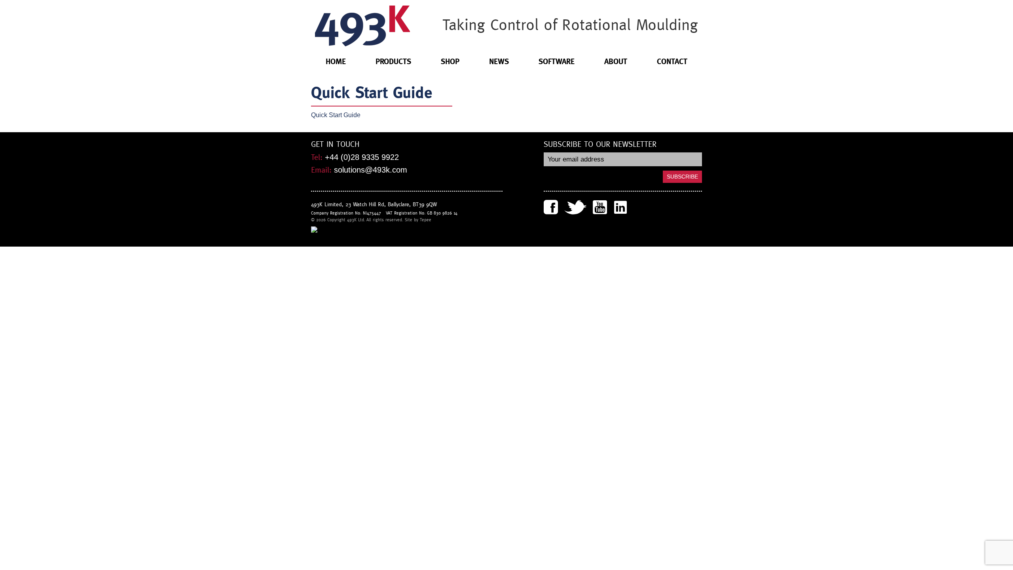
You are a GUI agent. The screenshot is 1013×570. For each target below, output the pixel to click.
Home (336, 61)
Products (393, 61)
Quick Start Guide (335, 115)
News (499, 61)
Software (557, 61)
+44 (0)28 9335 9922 (362, 157)
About (615, 61)
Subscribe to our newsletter (600, 144)
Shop (450, 61)
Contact (672, 61)
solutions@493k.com (370, 169)
